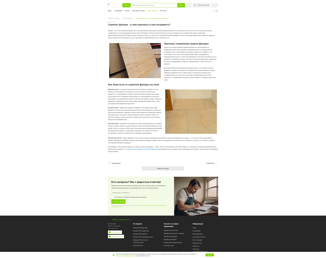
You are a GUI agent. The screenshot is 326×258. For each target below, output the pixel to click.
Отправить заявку (118, 201)
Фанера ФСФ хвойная (140, 234)
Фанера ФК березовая (140, 228)
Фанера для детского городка (174, 233)
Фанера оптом (197, 243)
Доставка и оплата (138, 11)
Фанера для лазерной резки (173, 242)
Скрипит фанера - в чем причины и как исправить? (152, 18)
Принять (209, 255)
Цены (110, 11)
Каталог (126, 5)
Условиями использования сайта (147, 205)
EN (217, 11)
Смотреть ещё (138, 245)
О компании (118, 11)
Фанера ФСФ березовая (141, 231)
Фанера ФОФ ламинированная (143, 237)
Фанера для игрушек (170, 236)
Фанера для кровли (170, 239)
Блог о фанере (152, 11)
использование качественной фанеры (144, 149)
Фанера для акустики (171, 230)
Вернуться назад (163, 168)
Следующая (210, 163)
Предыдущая (116, 163)
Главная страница (114, 18)
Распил (127, 11)
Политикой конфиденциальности (125, 255)
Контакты (163, 11)
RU (213, 11)
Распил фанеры (198, 234)
